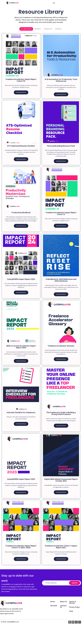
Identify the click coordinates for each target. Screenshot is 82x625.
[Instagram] (76, 622)
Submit (75, 583)
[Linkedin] (73, 622)
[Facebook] (69, 622)
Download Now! (21, 92)
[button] (54, 3)
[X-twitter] (79, 622)
